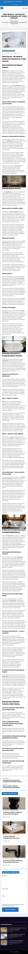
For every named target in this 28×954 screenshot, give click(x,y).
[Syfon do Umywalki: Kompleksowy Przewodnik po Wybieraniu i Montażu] (14, 851)
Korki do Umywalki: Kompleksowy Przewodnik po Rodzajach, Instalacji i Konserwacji (12, 813)
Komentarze (4, 875)
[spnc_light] (26, 8)
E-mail (3, 896)
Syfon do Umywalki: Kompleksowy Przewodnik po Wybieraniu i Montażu (13, 861)
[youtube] (17, 4)
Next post (5, 784)
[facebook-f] (10, 4)
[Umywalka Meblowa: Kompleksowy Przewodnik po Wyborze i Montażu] (14, 827)
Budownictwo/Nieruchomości (8, 50)
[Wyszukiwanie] (24, 8)
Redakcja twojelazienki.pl (7, 53)
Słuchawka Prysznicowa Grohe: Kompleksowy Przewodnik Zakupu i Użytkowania (12, 780)
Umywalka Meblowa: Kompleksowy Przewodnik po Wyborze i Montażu (11, 837)
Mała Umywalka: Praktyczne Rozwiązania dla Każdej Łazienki (11, 786)
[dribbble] (14, 4)
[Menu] (2, 8)
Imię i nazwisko (5, 888)
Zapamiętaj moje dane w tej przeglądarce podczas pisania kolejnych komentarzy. (12, 905)
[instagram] (15, 4)
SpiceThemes (16, 951)
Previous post (6, 778)
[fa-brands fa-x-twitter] (12, 4)
